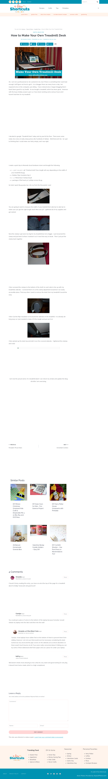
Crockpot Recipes (91, 763)
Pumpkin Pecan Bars (15, 446)
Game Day (70, 761)
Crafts (50, 8)
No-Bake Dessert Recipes (60, 14)
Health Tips (37, 29)
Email (42, 725)
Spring (69, 753)
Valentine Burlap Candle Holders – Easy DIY (38, 547)
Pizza (87, 761)
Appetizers (33, 757)
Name (11, 725)
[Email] (60, 773)
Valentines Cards (72, 758)
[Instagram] (16, 2)
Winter (69, 756)
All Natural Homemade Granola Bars (17, 547)
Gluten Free (34, 14)
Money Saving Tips (54, 757)
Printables (65, 8)
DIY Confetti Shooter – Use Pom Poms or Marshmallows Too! (57, 549)
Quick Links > (24, 14)
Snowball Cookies (62, 446)
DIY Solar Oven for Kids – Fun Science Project (37, 506)
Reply (65, 577)
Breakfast (33, 759)
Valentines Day (72, 763)
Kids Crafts (51, 759)
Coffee (88, 756)
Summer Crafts (74, 14)
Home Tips (51, 755)
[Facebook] (10, 2)
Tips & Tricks (29, 29)
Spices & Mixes (35, 762)
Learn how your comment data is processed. (48, 737)
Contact (29, 1)
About (24, 1)
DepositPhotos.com (100, 775)
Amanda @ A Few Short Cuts (28, 631)
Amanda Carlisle (26, 39)
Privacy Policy (13, 773)
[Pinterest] (20, 2)
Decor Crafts (52, 762)
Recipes (41, 8)
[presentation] (19, 492)
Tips (57, 8)
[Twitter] (13, 2)
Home (23, 29)
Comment (13, 701)
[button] (65, 49)
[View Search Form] (98, 8)
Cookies (88, 758)
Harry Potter (89, 753)
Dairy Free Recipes (45, 14)
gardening (84, 14)
